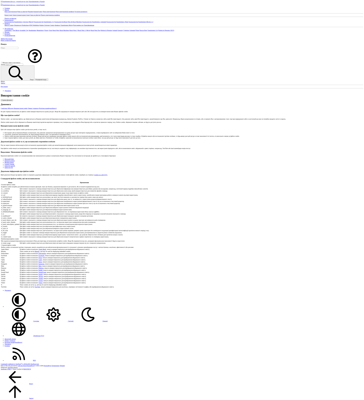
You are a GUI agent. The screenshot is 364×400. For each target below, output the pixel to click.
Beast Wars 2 (73, 30)
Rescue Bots (143, 30)
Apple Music (42, 249)
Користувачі (8, 15)
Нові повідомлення (11, 11)
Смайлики (4, 108)
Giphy (40, 260)
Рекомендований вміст (35, 11)
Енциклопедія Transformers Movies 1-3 (141, 22)
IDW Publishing (34, 25)
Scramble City (24, 30)
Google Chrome (9, 164)
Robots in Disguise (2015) (166, 30)
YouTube (37, 287)
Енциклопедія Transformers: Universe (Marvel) (19, 22)
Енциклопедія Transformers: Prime (117, 22)
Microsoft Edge (9, 159)
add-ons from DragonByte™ (26, 366)
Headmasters (32, 30)
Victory (46, 30)
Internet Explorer (10, 161)
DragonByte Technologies (51, 366)
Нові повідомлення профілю (65, 11)
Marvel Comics (9, 25)
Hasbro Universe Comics (47, 25)
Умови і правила (33, 108)
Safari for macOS (10, 166)
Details (62, 366)
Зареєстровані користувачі (21, 15)
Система (36, 321)
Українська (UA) (38, 336)
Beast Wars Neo (95, 30)
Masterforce (40, 30)
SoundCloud (42, 272)
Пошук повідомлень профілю (50, 15)
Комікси (7, 23)
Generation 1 (8, 30)
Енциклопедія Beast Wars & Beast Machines (68, 22)
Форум (7, 10)
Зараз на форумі (35, 15)
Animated (132, 30)
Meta (40, 266)
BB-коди (10, 108)
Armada (114, 30)
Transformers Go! (152, 30)
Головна (7, 8)
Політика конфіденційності (48, 108)
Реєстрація (4, 86)
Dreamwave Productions (21, 25)
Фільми (7, 32)
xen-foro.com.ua (13, 367)
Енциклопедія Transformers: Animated (94, 22)
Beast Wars (56, 30)
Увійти (3, 83)
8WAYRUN (27, 369)
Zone (50, 30)
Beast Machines (64, 30)
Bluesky (37, 251)
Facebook (41, 255)
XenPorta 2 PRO (6, 369)
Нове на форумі (22, 11)
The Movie (16, 30)
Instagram (41, 264)
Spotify (40, 274)
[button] (35, 62)
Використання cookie (20, 108)
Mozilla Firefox (9, 162)
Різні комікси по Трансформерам (83, 25)
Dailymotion (42, 253)
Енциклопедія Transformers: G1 (44, 22)
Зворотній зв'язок (10, 339)
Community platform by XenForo (20, 364)
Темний (105, 321)
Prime (137, 30)
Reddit (40, 270)
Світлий (71, 321)
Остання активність (81, 11)
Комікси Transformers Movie (64, 25)
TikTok (40, 276)
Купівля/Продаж (10, 35)
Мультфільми (9, 28)
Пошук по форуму (10, 18)
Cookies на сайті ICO (101, 175)
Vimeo (40, 283)
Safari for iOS (9, 167)
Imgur (40, 262)
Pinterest (41, 268)
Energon (120, 30)
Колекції (7, 34)
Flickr (40, 257)
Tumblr (40, 278)
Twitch (40, 280)
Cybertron (126, 30)
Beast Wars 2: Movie (84, 30)
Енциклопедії (9, 20)
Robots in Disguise (106, 30)
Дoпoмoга (8, 344)
